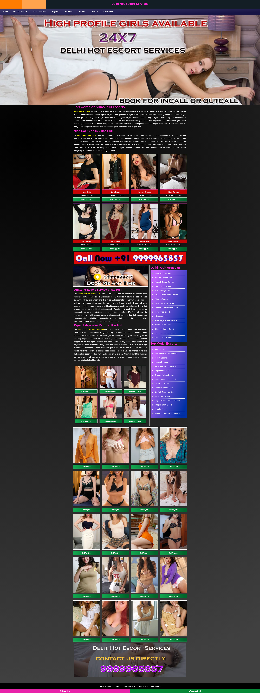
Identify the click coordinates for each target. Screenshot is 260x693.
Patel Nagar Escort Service (166, 320)
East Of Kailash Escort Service (167, 308)
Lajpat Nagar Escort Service (166, 295)
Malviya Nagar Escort (163, 278)
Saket (117, 686)
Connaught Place (129, 686)
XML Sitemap (155, 686)
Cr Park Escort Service (164, 392)
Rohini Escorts (161, 358)
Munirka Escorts (161, 299)
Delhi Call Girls (39, 12)
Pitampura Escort (162, 316)
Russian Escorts (20, 12)
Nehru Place (143, 686)
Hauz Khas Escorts (163, 312)
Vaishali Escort (161, 349)
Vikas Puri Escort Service (165, 366)
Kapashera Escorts (163, 371)
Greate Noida (108, 12)
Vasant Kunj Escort (163, 291)
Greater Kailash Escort (164, 375)
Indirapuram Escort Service (166, 354)
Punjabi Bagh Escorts (164, 405)
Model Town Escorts (163, 325)
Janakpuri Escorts (162, 384)
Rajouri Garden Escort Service (167, 401)
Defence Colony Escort (164, 303)
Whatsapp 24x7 (87, 199)
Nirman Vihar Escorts (163, 338)
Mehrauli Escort (161, 362)
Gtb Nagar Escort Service (165, 333)
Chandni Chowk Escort (164, 329)
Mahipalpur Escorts (163, 273)
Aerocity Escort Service (164, 282)
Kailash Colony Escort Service (167, 413)
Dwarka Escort (161, 409)
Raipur (109, 686)
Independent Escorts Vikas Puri (91, 329)
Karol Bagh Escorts (163, 286)
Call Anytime (86, 466)
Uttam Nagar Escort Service (166, 379)
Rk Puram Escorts (162, 396)
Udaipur (94, 12)
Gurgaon (54, 12)
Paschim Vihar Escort (164, 388)
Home (5, 12)
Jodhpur (82, 12)
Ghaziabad (68, 12)
